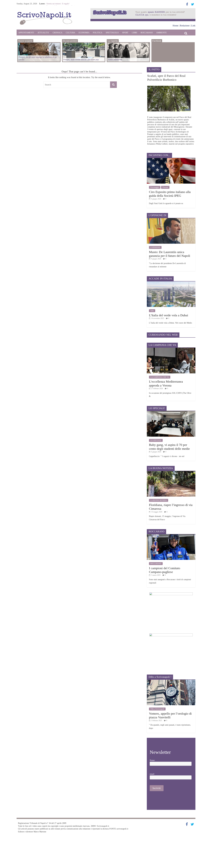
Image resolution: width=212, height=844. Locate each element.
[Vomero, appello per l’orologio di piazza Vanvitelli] (171, 681)
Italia (152, 311)
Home (175, 25)
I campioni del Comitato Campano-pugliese (164, 570)
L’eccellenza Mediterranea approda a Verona (166, 383)
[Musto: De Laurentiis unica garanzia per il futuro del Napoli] (171, 219)
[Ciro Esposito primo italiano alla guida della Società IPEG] (171, 159)
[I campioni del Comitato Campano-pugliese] (171, 535)
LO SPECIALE (155, 440)
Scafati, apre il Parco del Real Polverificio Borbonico (166, 77)
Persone (165, 187)
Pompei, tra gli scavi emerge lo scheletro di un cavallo (38, 58)
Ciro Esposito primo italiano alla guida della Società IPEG (170, 193)
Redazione (185, 25)
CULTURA (70, 33)
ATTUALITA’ (43, 33)
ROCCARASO (147, 33)
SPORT (125, 33)
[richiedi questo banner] (142, 9)
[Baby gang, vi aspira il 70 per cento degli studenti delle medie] (171, 412)
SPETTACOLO (112, 33)
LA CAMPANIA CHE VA (159, 377)
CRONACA (57, 33)
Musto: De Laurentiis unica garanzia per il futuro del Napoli (169, 254)
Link (193, 25)
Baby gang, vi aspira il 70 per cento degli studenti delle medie (169, 446)
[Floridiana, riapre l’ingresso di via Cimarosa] (171, 472)
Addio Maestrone (53, 4)
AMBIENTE (161, 33)
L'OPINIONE (155, 247)
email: (152, 774)
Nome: (152, 760)
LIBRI (134, 33)
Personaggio (154, 187)
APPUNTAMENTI (26, 33)
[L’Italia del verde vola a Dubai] (171, 282)
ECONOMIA (84, 33)
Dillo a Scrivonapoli (157, 709)
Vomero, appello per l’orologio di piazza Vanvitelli (170, 715)
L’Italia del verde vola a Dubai (168, 315)
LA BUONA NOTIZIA (158, 500)
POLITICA (97, 33)
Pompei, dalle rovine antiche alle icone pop (81, 60)
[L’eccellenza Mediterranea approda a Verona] (171, 349)
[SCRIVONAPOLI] (45, 12)
